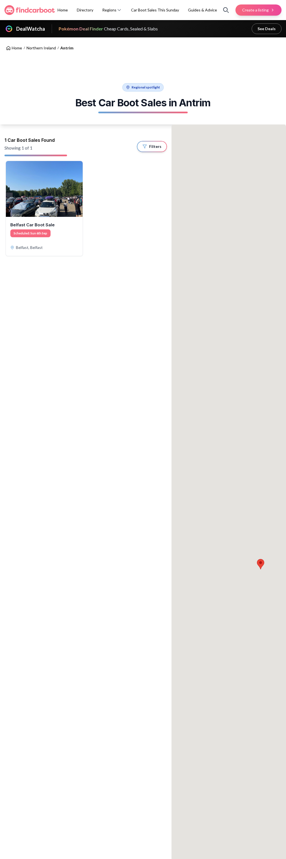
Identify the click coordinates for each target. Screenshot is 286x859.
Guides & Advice (202, 10)
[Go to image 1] (41, 214)
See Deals (267, 28)
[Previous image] (12, 189)
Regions (109, 10)
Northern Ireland (41, 47)
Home (63, 10)
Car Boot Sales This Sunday (155, 10)
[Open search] (226, 10)
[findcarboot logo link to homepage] (29, 10)
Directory (85, 10)
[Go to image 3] (49, 214)
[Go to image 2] (46, 214)
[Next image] (76, 189)
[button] (119, 10)
